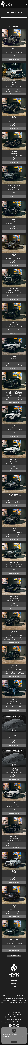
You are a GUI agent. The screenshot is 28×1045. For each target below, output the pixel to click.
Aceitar (14, 1042)
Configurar (6, 1042)
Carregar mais (14, 956)
